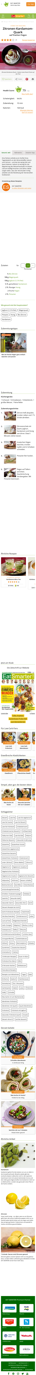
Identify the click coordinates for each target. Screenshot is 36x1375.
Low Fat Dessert (20, 822)
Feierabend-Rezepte (9, 970)
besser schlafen (26, 880)
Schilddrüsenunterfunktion (11, 934)
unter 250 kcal (7, 862)
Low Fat (12, 818)
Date (30, 974)
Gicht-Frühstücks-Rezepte (10, 912)
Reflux (16, 930)
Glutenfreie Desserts (9, 853)
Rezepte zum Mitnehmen (10, 974)
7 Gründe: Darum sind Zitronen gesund (14, 1254)
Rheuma (23, 930)
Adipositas (5, 880)
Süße (4, 992)
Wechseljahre (21, 943)
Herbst (15, 952)
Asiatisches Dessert (18, 948)
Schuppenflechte (8, 939)
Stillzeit (4, 943)
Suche (29, 17)
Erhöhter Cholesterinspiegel (11, 894)
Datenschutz (23, 1363)
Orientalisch (6, 952)
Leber (32, 916)
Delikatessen (22, 965)
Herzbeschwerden (8, 916)
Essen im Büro (23, 956)
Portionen (28, 269)
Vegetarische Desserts (26, 876)
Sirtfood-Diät (26, 831)
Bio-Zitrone (13, 274)
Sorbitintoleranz (21, 939)
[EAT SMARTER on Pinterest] (13, 1373)
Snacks (25, 1015)
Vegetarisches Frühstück (10, 871)
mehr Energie (6, 925)
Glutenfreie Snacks (18, 844)
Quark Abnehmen (25, 1006)
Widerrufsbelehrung (18, 1367)
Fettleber (27, 894)
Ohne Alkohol (19, 862)
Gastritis (5, 898)
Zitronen (4, 1214)
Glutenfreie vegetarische (10, 849)
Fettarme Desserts (8, 840)
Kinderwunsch (22, 916)
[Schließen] (1, 4)
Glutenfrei (5, 844)
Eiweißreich (9, 773)
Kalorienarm (24, 858)
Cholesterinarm (22, 827)
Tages (24, 974)
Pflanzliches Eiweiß (24, 773)
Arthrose (15, 880)
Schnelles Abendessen (18, 1060)
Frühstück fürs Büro (9, 961)
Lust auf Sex (6, 921)
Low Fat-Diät (19, 836)
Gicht (30, 903)
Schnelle (11, 992)
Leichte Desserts (21, 1019)
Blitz (19, 961)
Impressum (12, 1363)
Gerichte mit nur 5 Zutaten (18, 1130)
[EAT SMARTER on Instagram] (18, 1373)
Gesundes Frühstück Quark (11, 1015)
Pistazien (12, 294)
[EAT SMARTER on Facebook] (8, 1373)
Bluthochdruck (7, 885)
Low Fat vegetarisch (24, 818)
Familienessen (24, 979)
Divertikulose (28, 885)
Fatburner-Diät (7, 836)
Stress (12, 943)
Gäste (15, 988)
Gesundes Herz (21, 903)
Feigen (16, 291)
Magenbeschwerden (20, 921)
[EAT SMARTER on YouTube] (27, 1373)
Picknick (29, 988)
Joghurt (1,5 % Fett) (16, 281)
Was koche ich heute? (18, 1095)
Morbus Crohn (27, 925)
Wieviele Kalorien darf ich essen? (26, 111)
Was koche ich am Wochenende (12, 997)
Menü (3, 17)
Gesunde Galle (15, 898)
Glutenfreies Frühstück (10, 858)
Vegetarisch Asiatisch (20, 867)
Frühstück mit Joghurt (19, 1010)
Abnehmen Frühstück (9, 1001)
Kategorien (29, 1370)
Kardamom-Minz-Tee (13, 579)
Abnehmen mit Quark (9, 1006)
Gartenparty (6, 988)
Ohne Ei (29, 862)
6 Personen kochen (8, 965)
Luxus (22, 988)
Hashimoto (25, 912)
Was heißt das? (27, 94)
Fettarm (28, 836)
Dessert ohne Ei (7, 1019)
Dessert (4, 818)
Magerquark (13, 277)
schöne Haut (27, 934)
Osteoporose (6, 930)
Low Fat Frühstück (8, 827)
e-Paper (32, 713)
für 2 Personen (18, 983)
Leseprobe (4, 713)
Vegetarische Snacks (9, 876)
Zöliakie (31, 943)
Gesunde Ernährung (24, 840)
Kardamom (22, 284)
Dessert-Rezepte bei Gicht (11, 907)
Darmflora (18, 885)
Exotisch (13, 979)
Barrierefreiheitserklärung (12, 1370)
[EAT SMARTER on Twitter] (22, 1373)
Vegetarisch (6, 867)
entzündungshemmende (10, 889)
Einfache (5, 979)
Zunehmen (6, 948)
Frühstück (5, 1010)
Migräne (17, 925)
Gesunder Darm (7, 903)
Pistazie (5, 315)
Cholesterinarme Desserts (11, 831)
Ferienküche (6, 983)
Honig (18, 287)
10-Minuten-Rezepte (9, 956)
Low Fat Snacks (7, 822)
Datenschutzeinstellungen (18, 1365)
